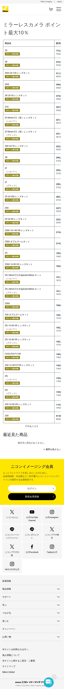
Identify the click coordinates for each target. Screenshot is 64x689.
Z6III (7, 84)
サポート (6, 597)
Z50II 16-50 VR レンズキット (19, 264)
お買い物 (6, 637)
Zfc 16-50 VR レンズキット (18, 325)
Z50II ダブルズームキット (17, 241)
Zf (6, 168)
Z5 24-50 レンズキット (16, 219)
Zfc (6, 376)
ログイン (32, 488)
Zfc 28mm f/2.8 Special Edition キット (23, 275)
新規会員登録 (32, 496)
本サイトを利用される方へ (15, 649)
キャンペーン (8, 629)
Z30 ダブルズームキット (17, 314)
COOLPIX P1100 (13, 354)
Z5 (6, 253)
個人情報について (11, 655)
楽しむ (5, 621)
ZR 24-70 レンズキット (16, 95)
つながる (6, 613)
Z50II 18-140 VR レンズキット (19, 230)
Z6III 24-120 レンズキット (17, 73)
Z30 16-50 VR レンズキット (18, 404)
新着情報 (6, 581)
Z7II (7, 107)
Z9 (6, 50)
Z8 (6, 61)
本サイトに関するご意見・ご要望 (18, 660)
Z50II (7, 303)
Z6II (7, 208)
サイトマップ (8, 666)
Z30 (7, 415)
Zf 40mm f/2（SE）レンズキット (21, 117)
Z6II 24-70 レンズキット (16, 146)
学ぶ (4, 605)
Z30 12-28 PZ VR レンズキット (19, 365)
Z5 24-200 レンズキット (16, 196)
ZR (6, 157)
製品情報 (6, 589)
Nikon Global (8, 672)
